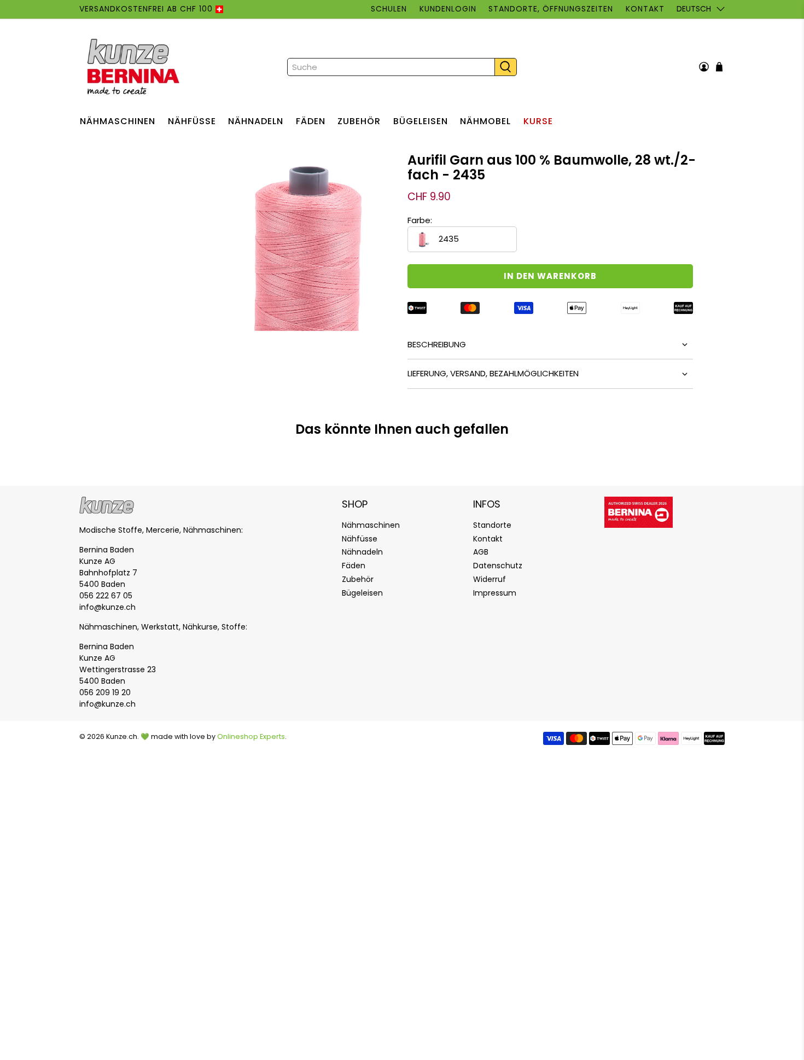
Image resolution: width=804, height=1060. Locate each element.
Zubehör (359, 121)
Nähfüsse (192, 121)
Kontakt (645, 8)
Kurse (538, 121)
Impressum (494, 592)
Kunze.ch (121, 736)
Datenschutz (497, 565)
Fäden (310, 121)
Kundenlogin (448, 8)
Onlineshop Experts (251, 736)
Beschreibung (436, 344)
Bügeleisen (420, 121)
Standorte (492, 525)
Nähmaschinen (117, 121)
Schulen (389, 8)
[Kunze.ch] (134, 66)
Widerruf (489, 579)
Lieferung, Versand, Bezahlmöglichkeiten (493, 373)
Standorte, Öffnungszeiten (550, 8)
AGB (480, 551)
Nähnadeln (255, 121)
